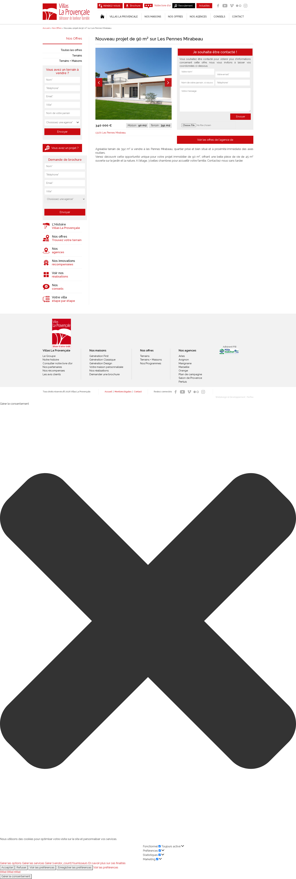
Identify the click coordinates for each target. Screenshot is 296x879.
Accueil (108, 391)
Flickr (238, 5)
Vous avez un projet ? (65, 148)
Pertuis (183, 381)
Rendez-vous (111, 5)
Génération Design (100, 363)
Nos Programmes (150, 363)
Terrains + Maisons (70, 60)
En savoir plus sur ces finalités (107, 863)
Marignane (185, 363)
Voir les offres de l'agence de (215, 139)
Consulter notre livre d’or (57, 363)
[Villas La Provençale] (61, 334)
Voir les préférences (42, 867)
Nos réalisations (99, 370)
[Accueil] (102, 16)
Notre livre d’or (163, 5)
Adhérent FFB (229, 347)
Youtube (224, 5)
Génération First (98, 356)
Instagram (245, 5)
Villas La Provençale (67, 11)
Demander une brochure (104, 374)
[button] (148, 621)
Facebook (218, 5)
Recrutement (185, 5)
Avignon (184, 359)
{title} (3, 872)
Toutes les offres (71, 50)
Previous (98, 82)
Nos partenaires (52, 367)
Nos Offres (74, 38)
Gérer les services (33, 863)
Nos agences (198, 16)
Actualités (204, 5)
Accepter (7, 867)
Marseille (184, 367)
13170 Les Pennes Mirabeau (110, 132)
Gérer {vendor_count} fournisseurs (66, 863)
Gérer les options (10, 863)
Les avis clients (52, 374)
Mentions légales (123, 391)
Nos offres (175, 16)
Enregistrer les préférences (74, 867)
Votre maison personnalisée (106, 367)
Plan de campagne (190, 374)
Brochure (135, 5)
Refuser (21, 867)
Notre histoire (51, 359)
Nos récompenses (54, 370)
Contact (238, 16)
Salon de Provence (190, 378)
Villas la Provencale (124, 16)
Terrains (77, 55)
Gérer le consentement (15, 876)
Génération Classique (102, 359)
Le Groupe (49, 356)
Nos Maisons (153, 16)
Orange (183, 370)
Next (168, 82)
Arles (182, 356)
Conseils (219, 16)
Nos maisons (97, 350)
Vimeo (231, 5)
